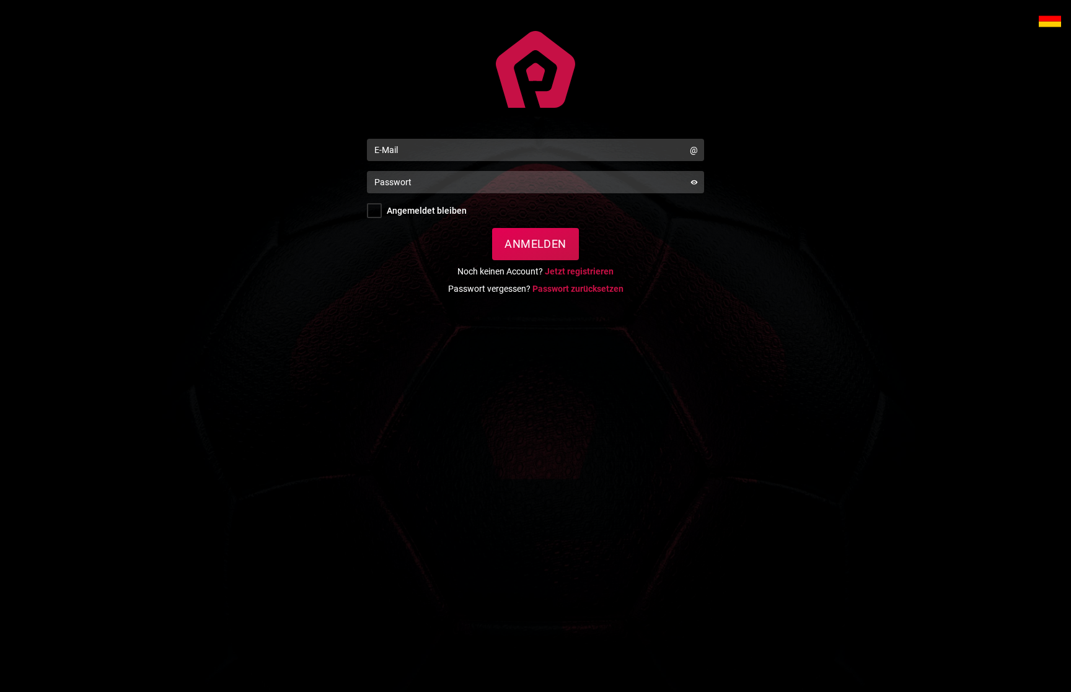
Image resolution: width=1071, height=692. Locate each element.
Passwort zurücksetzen (578, 289)
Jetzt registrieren (579, 271)
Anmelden (535, 243)
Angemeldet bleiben (427, 211)
